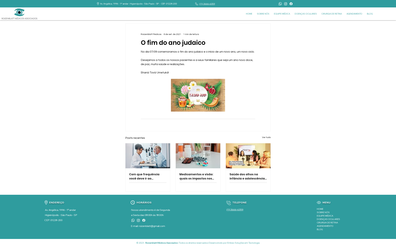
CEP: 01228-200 (53, 220)
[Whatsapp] (280, 4)
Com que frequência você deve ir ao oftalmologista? (144, 176)
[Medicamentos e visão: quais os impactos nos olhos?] (198, 155)
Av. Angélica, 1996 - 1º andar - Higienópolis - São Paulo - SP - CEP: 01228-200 (138, 3)
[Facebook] (291, 4)
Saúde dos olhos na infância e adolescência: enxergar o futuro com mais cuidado (247, 176)
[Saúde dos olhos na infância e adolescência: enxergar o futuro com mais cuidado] (248, 155)
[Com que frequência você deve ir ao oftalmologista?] (147, 155)
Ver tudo (266, 137)
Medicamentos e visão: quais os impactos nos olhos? (196, 176)
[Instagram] (286, 4)
